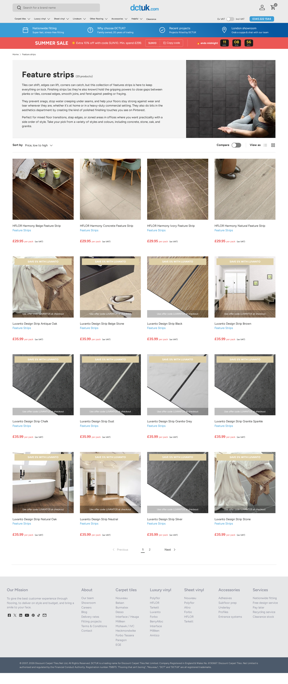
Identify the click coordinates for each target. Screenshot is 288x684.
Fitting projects (91, 621)
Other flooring (96, 18)
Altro (187, 607)
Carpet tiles (20, 18)
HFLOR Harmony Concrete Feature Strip (106, 226)
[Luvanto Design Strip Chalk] (43, 384)
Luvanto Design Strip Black (164, 323)
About (86, 589)
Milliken (120, 621)
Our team (87, 598)
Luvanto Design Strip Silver (164, 519)
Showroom (88, 603)
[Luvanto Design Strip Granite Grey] (177, 384)
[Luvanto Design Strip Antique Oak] (43, 287)
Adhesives (225, 598)
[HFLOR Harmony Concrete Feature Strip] (110, 189)
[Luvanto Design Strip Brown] (245, 287)
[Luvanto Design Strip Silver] (177, 482)
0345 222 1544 (261, 19)
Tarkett (154, 607)
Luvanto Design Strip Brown (233, 323)
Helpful (134, 18)
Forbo (154, 616)
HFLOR (154, 603)
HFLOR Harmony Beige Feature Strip (37, 226)
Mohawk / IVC (125, 626)
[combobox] (56, 8)
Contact (86, 630)
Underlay (224, 607)
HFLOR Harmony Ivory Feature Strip (171, 226)
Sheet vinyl (59, 18)
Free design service (265, 603)
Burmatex (122, 607)
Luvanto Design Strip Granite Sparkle (239, 421)
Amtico (154, 635)
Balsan (120, 603)
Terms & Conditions (94, 626)
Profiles (223, 612)
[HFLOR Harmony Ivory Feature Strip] (177, 189)
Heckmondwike (126, 630)
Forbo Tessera (125, 635)
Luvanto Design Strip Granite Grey (169, 421)
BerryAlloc (156, 621)
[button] (273, 7)
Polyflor (155, 598)
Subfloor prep (227, 603)
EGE (118, 645)
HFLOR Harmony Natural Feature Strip (240, 226)
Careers (86, 607)
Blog (84, 612)
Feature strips (29, 54)
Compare (223, 145)
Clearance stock (263, 616)
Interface (156, 626)
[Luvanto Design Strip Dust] (110, 384)
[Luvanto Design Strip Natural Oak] (43, 482)
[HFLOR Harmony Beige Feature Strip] (43, 189)
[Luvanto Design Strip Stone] (245, 482)
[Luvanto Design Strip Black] (177, 287)
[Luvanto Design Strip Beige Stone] (110, 287)
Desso (120, 612)
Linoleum (77, 18)
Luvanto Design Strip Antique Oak (35, 323)
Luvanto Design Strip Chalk (30, 421)
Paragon (121, 640)
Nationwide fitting (265, 598)
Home (16, 54)
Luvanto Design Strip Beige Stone (102, 323)
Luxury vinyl (40, 18)
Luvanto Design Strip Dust (97, 421)
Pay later (258, 607)
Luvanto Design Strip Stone (233, 519)
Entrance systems (230, 616)
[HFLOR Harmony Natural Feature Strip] (245, 189)
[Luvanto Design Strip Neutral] (110, 482)
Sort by (18, 145)
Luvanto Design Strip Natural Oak (35, 519)
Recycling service (264, 612)
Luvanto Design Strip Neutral (99, 519)
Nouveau (122, 598)
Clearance (151, 19)
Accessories (117, 18)
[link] (120, 549)
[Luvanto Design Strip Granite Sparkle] (245, 384)
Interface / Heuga (127, 616)
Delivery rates (90, 616)
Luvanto (155, 612)
